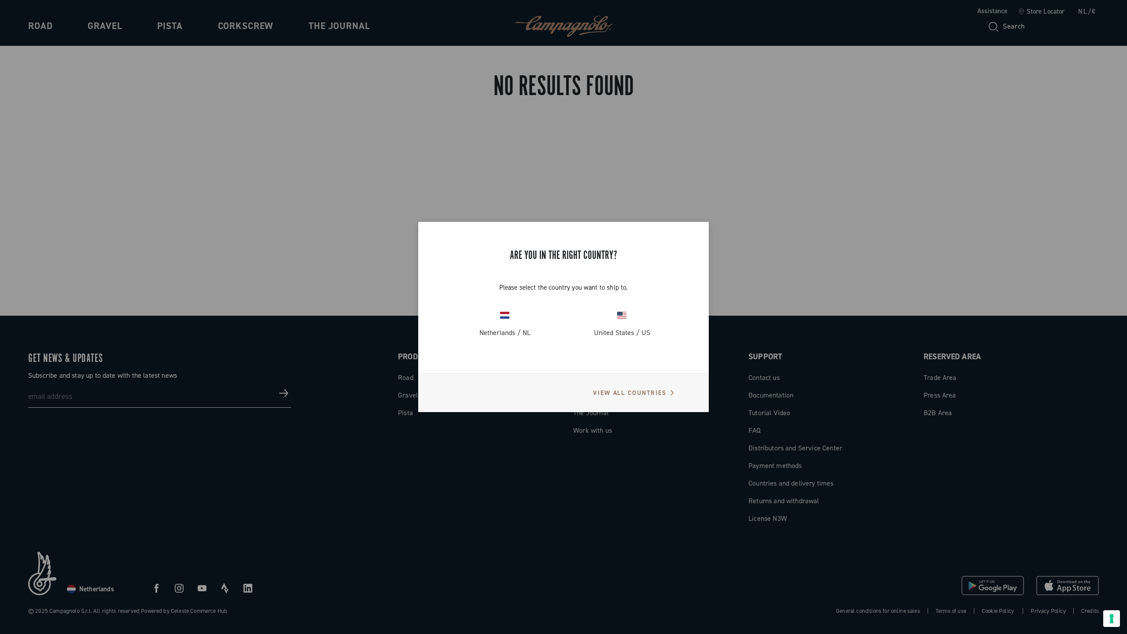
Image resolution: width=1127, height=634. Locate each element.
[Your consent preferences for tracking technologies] (1111, 618)
